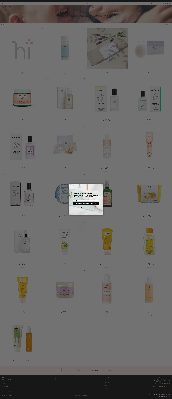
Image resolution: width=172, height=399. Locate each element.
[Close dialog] (102, 185)
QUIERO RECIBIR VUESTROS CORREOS (86, 203)
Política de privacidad (88, 207)
